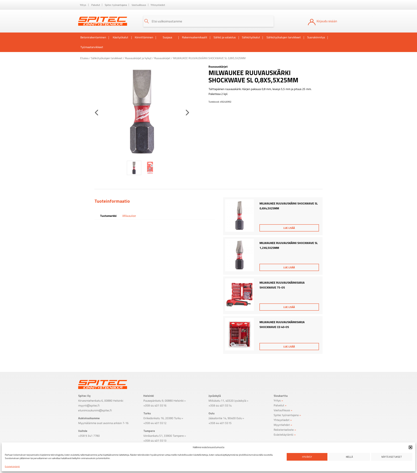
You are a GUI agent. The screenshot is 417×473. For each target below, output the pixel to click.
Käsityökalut (120, 37)
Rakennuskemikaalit (194, 37)
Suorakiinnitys (316, 37)
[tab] (112, 201)
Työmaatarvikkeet (91, 47)
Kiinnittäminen (144, 37)
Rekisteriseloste (284, 429)
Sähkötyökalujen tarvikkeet (283, 37)
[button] (410, 447)
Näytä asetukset (391, 457)
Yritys (83, 5)
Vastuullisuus (139, 5)
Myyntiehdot (282, 425)
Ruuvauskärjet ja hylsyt (138, 58)
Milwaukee (129, 216)
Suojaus (167, 37)
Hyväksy (307, 457)
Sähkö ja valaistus (225, 37)
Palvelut (95, 5)
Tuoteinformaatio (112, 200)
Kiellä (349, 457)
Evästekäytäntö (12, 466)
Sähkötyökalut (251, 37)
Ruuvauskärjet (162, 58)
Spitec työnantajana (116, 5)
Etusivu (84, 58)
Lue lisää (289, 228)
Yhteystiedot (158, 5)
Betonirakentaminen (93, 37)
